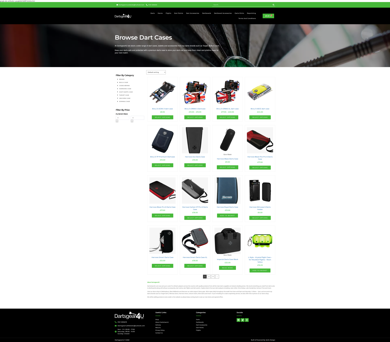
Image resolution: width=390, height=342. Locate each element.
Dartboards (206, 13)
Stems (160, 13)
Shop (157, 319)
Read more (227, 268)
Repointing (251, 13)
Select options (162, 117)
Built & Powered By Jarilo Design (263, 340)
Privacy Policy (160, 330)
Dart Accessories (192, 13)
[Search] (273, 5)
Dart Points (178, 13)
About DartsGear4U (162, 322)
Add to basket (227, 215)
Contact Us (159, 333)
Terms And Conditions (247, 18)
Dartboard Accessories (223, 13)
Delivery (158, 325)
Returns (158, 327)
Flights (168, 13)
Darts (153, 13)
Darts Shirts (239, 13)
